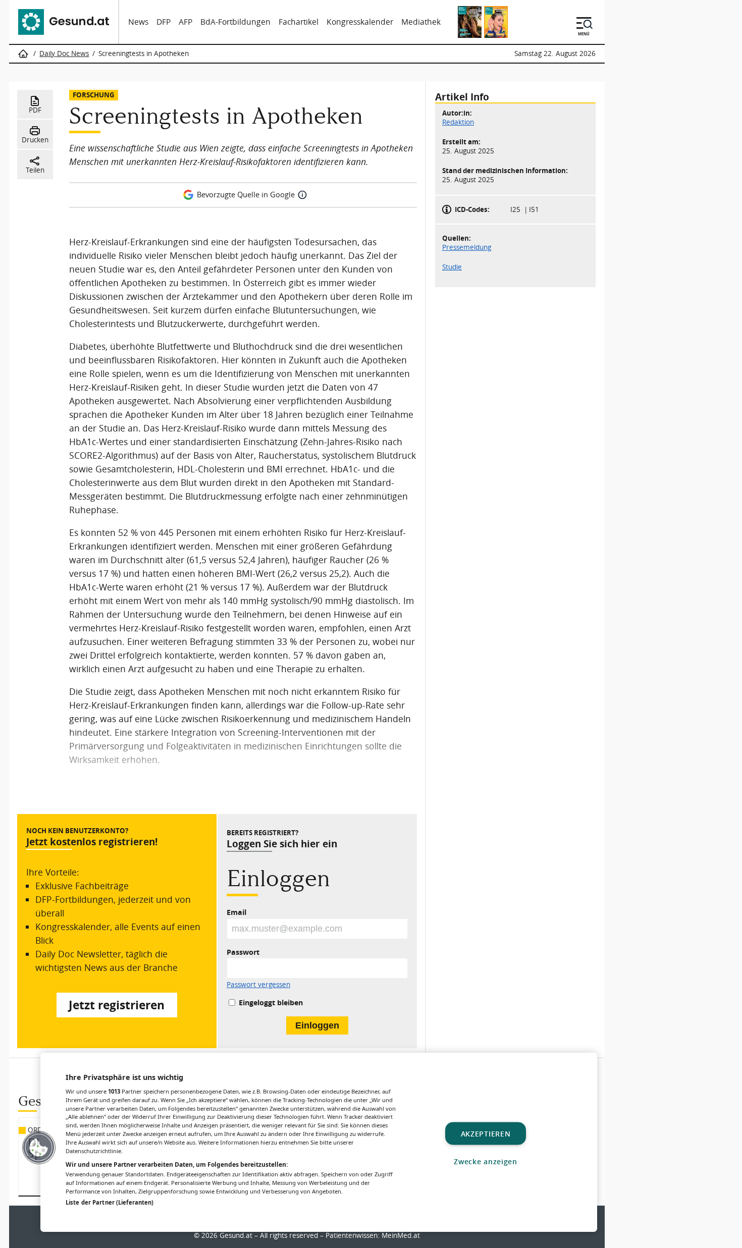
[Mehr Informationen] (302, 195)
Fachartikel (299, 22)
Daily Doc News (64, 53)
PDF (35, 110)
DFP (163, 22)
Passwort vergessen (258, 985)
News (138, 22)
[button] (39, 1147)
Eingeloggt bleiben (271, 1002)
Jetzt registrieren (117, 1005)
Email (236, 912)
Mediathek (421, 22)
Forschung (94, 94)
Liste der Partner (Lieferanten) (109, 1202)
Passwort (243, 952)
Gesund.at (236, 1235)
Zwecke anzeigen (485, 1161)
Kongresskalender (360, 22)
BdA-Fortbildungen (235, 22)
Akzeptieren (486, 1133)
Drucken (35, 139)
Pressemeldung (466, 246)
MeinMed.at (401, 1235)
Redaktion (458, 122)
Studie (452, 266)
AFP (185, 22)
